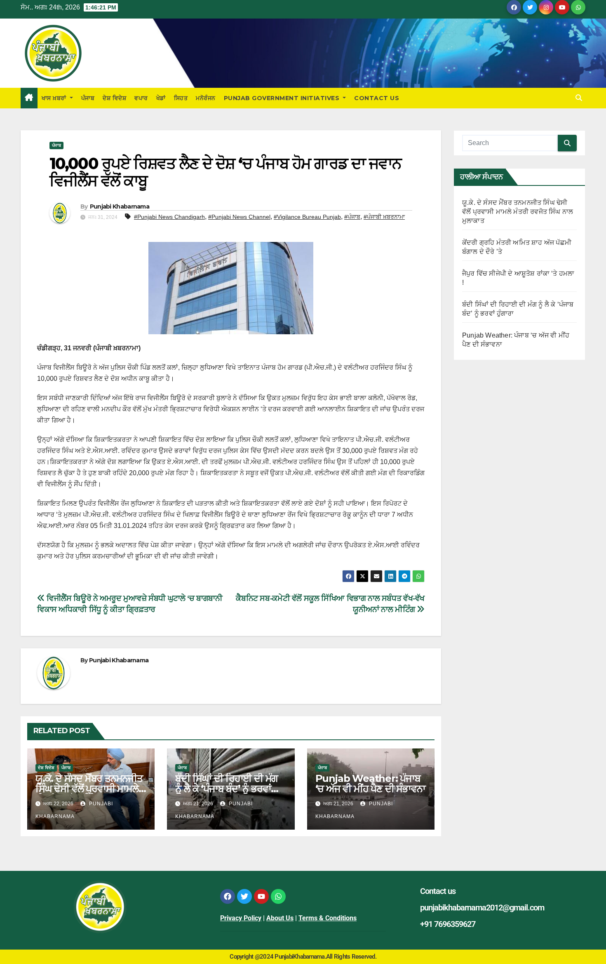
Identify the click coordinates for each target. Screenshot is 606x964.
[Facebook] (227, 896)
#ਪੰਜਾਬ (352, 216)
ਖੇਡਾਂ (161, 98)
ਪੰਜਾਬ (88, 98)
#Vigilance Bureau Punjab (307, 216)
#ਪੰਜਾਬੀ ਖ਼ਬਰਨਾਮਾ (384, 216)
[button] (578, 97)
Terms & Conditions (327, 918)
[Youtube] (261, 896)
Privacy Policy (240, 918)
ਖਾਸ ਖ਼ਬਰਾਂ (55, 98)
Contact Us (376, 98)
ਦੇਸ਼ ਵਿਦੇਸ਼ (114, 98)
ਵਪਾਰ (141, 98)
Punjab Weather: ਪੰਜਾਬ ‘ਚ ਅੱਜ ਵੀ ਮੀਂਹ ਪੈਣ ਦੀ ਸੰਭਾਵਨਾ (370, 783)
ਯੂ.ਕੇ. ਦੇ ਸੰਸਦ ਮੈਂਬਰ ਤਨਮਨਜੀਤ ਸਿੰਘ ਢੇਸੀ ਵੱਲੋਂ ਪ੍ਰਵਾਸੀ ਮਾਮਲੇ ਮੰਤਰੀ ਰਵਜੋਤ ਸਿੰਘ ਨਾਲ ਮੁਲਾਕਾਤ (517, 211)
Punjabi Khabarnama (119, 206)
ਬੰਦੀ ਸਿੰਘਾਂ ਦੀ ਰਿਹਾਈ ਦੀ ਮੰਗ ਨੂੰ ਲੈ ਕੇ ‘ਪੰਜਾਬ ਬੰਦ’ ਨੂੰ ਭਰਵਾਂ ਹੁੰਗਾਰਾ (226, 788)
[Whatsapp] (278, 896)
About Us (280, 918)
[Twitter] (244, 896)
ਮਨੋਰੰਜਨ (206, 98)
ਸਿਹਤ (181, 98)
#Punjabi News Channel (239, 216)
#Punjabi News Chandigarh (169, 216)
